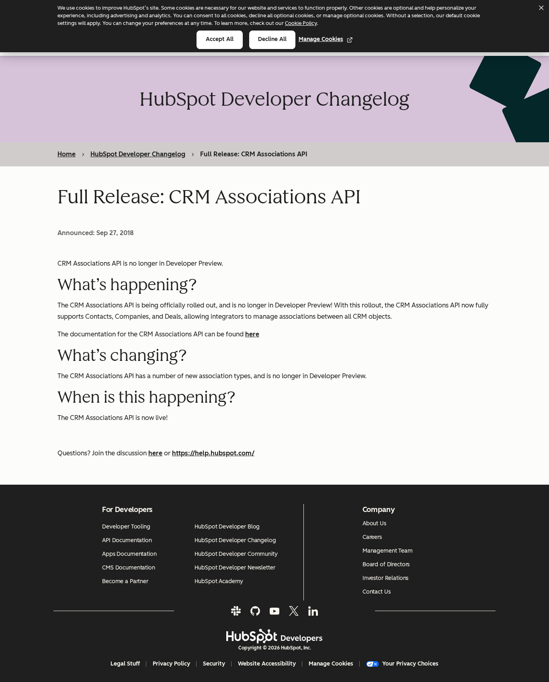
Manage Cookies (321, 39)
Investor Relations (385, 578)
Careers (372, 537)
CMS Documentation (128, 567)
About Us (374, 523)
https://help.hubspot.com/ (213, 453)
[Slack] (235, 610)
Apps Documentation (129, 554)
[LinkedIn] (313, 610)
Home (66, 154)
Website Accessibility (267, 663)
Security (214, 663)
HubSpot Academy (219, 581)
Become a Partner (125, 581)
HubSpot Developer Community (236, 554)
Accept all (220, 39)
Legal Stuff (125, 663)
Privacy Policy (171, 663)
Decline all (272, 39)
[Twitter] (293, 610)
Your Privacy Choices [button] (410, 663)
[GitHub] (255, 610)
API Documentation (127, 540)
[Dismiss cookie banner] (541, 7)
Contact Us (377, 591)
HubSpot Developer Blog (227, 526)
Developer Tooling (126, 526)
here (252, 334)
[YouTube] (274, 610)
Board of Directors (386, 564)
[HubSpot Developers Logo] (274, 636)
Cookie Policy (301, 23)
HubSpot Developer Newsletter (235, 567)
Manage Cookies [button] (331, 663)
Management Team (388, 550)
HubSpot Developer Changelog (137, 154)
